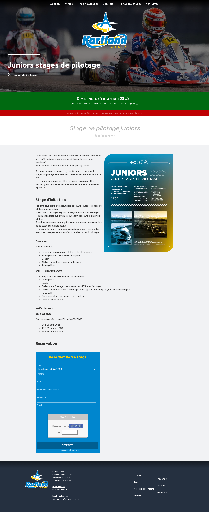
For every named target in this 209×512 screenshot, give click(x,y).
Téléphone (41, 397)
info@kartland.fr (59, 490)
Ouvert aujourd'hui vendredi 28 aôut (104, 100)
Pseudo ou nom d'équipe (48, 389)
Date (39, 366)
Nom (39, 382)
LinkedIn (161, 485)
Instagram (162, 492)
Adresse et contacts (144, 489)
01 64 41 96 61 (58, 486)
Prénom (40, 374)
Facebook (162, 479)
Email (39, 405)
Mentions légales (60, 496)
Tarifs (137, 482)
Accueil (137, 475)
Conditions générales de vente (68, 450)
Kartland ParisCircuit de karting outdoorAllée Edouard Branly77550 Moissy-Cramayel (63, 476)
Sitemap (138, 495)
